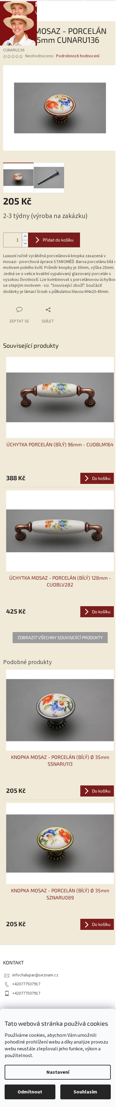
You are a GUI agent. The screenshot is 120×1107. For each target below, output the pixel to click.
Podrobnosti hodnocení (77, 56)
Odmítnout (30, 1092)
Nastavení (57, 1072)
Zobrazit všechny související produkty (60, 637)
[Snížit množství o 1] (25, 243)
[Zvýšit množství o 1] (25, 236)
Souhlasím (85, 1092)
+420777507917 (26, 984)
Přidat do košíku (58, 239)
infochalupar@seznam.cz (35, 975)
